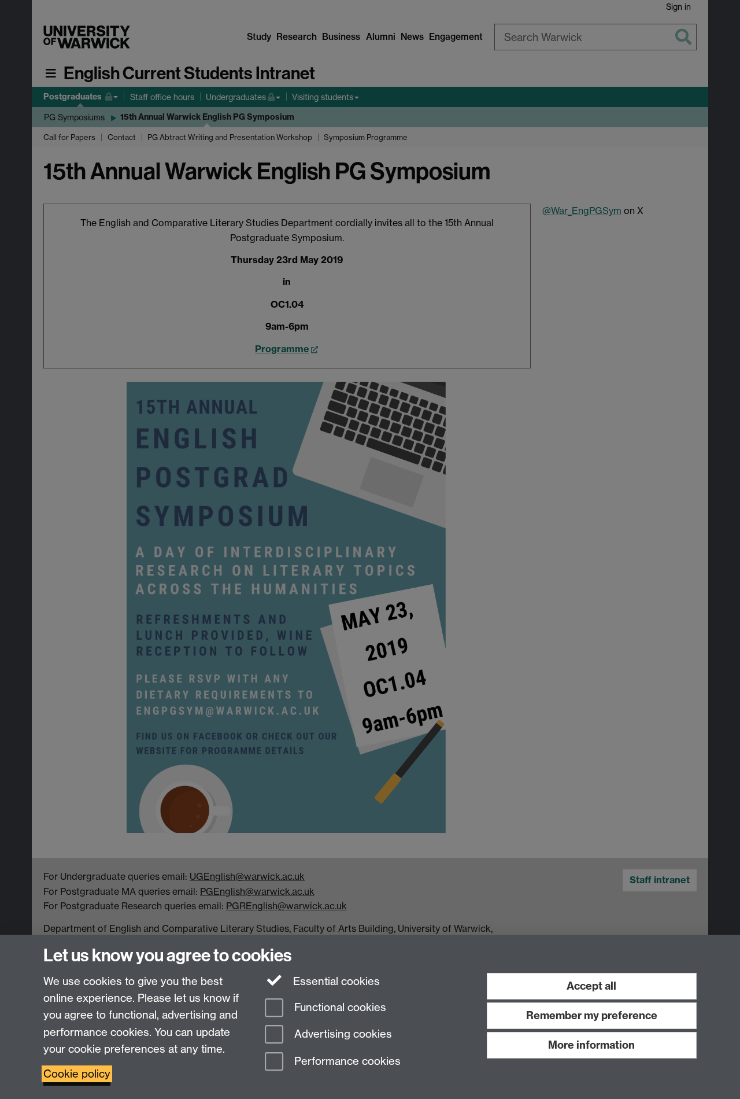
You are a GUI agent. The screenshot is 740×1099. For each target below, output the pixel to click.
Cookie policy (76, 1073)
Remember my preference (591, 1015)
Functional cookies (338, 1007)
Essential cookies (335, 981)
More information (591, 1045)
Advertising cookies (341, 1034)
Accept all (591, 986)
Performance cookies (346, 1061)
